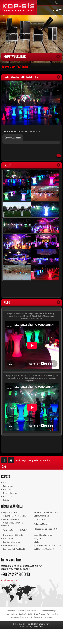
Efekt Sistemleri (32, 610)
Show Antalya (39, 614)
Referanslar (8, 486)
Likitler (37, 542)
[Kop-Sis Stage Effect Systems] (18, 7)
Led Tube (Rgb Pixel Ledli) (14, 549)
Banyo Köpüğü (27, 617)
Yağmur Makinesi (41, 516)
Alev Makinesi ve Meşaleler (14, 516)
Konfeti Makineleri (11, 519)
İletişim (6, 500)
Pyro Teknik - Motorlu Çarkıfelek (47, 545)
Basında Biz (8, 496)
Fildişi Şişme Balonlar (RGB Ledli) (44, 530)
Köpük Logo (14, 617)
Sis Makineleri (40, 519)
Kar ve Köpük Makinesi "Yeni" (46, 512)
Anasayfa (7, 482)
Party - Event (39, 538)
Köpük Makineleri (10, 512)
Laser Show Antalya (48, 610)
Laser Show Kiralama (43, 535)
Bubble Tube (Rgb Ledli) (44, 549)
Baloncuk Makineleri (42, 524)
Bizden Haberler (10, 493)
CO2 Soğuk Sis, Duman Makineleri (12, 524)
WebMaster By (31, 626)
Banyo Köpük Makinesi (44, 617)
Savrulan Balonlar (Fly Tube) (15, 530)
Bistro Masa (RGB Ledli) (15, 67)
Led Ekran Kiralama (11, 542)
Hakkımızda (8, 489)
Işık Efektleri (8, 538)
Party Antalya (52, 614)
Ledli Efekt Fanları (10, 545)
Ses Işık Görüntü (25, 614)
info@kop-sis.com (9, 580)
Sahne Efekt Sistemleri (15, 610)
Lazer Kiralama (11, 614)
